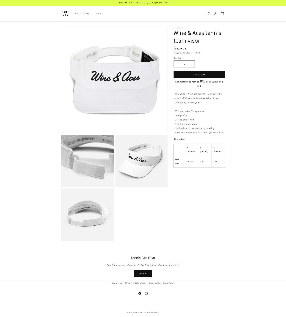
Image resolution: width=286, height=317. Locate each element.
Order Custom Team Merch (161, 283)
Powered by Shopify (151, 312)
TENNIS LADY (138, 312)
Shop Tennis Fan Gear (135, 283)
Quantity (177, 58)
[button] (78, 13)
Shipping (177, 53)
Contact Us (117, 283)
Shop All (143, 273)
